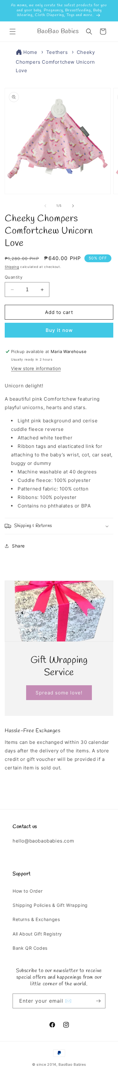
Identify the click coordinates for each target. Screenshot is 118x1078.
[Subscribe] (98, 1001)
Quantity (13, 277)
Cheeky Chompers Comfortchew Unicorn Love (55, 61)
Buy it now (59, 330)
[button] (13, 31)
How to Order (27, 891)
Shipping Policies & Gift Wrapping (50, 905)
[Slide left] (45, 206)
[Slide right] (73, 206)
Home (30, 52)
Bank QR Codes (30, 948)
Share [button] (18, 545)
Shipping (12, 267)
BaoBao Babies (72, 1064)
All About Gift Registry (37, 933)
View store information (36, 368)
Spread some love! (59, 692)
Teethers (57, 52)
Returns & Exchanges (36, 919)
